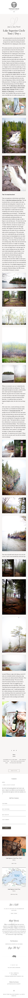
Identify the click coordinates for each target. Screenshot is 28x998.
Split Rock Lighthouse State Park (14, 200)
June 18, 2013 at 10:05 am (9, 784)
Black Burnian (14, 85)
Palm (8, 89)
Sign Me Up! (14, 947)
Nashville (12, 89)
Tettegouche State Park (15, 410)
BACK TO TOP (14, 770)
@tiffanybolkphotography (14, 983)
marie (3, 782)
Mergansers (11, 91)
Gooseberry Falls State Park (13, 72)
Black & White (13, 87)
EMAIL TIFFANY (14, 913)
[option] (14, 926)
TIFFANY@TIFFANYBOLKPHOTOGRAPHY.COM (14, 976)
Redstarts (4, 91)
